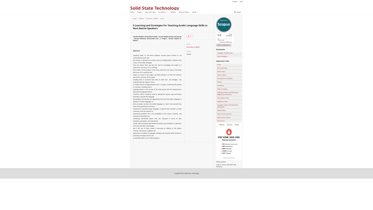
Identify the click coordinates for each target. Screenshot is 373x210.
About (194, 12)
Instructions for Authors (224, 78)
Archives (173, 12)
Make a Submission (223, 45)
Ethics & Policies (184, 12)
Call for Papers (221, 75)
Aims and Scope (150, 12)
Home (132, 12)
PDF (188, 36)
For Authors (162, 12)
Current (139, 12)
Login (241, 1)
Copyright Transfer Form (225, 53)
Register (234, 1)
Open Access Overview (224, 114)
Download (220, 85)
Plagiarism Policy (222, 101)
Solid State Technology (154, 8)
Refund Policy (221, 110)
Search (238, 12)
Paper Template (222, 56)
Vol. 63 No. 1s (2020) (152, 18)
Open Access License (223, 117)
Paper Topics (221, 71)
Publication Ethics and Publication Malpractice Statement (227, 93)
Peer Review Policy (223, 98)
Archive (219, 82)
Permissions (221, 121)
